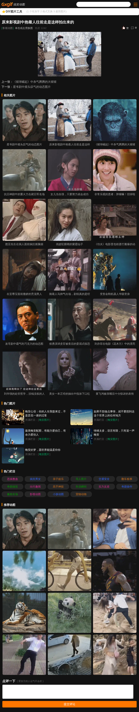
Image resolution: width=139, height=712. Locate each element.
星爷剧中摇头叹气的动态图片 (32, 86)
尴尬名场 (12, 494)
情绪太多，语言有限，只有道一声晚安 (114, 432)
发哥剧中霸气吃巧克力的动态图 (24, 343)
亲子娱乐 (58, 478)
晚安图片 (44, 420)
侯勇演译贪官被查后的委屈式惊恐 (69, 343)
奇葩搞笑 (12, 486)
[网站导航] (135, 4)
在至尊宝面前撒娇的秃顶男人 (24, 293)
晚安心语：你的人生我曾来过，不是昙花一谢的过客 (45, 413)
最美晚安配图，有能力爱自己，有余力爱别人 (45, 432)
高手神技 (58, 486)
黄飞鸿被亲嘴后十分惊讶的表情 (115, 393)
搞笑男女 (35, 478)
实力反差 (104, 486)
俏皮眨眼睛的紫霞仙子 (69, 244)
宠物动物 (81, 494)
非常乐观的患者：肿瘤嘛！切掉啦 (114, 194)
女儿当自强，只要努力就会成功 (69, 194)
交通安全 (104, 478)
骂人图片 (81, 478)
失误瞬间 (81, 486)
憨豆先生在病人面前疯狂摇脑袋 (24, 244)
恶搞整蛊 (12, 478)
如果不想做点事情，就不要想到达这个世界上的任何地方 (114, 413)
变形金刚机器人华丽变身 (115, 293)
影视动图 (8, 28)
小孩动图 (58, 494)
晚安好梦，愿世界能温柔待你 (42, 449)
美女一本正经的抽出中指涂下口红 (69, 393)
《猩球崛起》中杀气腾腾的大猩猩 (34, 81)
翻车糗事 (126, 478)
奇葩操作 (126, 486)
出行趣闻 (35, 486)
